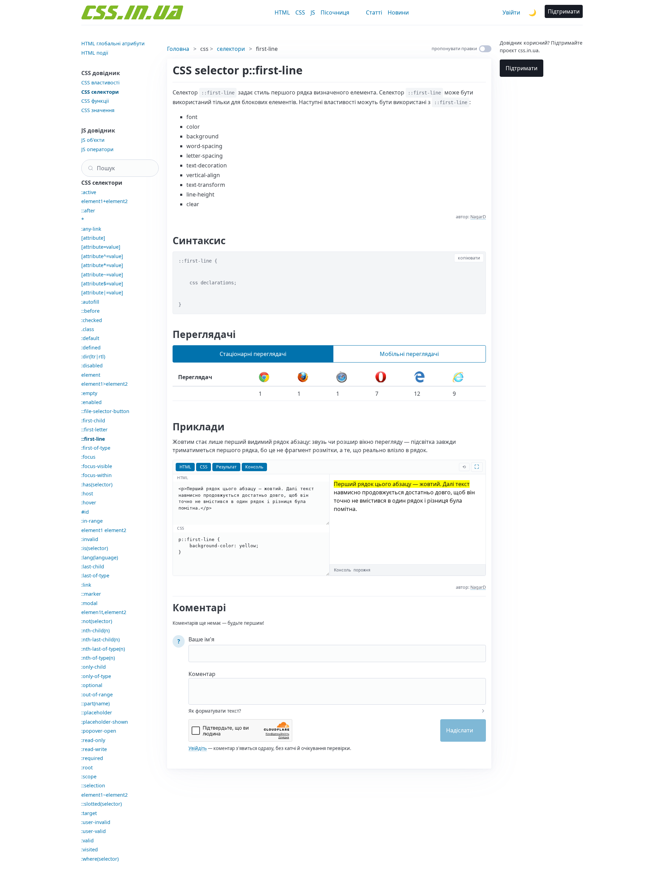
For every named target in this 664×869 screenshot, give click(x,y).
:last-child (92, 566)
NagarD (478, 217)
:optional (91, 685)
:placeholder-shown (104, 722)
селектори (231, 49)
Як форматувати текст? (214, 711)
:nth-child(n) (95, 630)
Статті (374, 12)
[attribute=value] (100, 247)
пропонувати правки (454, 48)
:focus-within (96, 475)
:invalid (89, 539)
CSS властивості (100, 82)
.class (87, 329)
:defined (91, 347)
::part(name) (95, 703)
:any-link (91, 229)
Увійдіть (197, 748)
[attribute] (93, 238)
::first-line (93, 439)
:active (88, 192)
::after (88, 210)
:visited (89, 849)
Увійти (511, 12)
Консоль (254, 467)
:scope (88, 776)
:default (90, 338)
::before (90, 311)
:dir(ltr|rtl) (93, 356)
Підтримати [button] (564, 11)
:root (87, 767)
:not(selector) (96, 621)
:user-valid (93, 831)
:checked (91, 320)
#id (85, 512)
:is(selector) (94, 548)
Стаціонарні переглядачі (253, 354)
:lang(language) (99, 557)
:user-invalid (95, 822)
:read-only (93, 740)
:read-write (94, 749)
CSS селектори (100, 92)
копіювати (469, 258)
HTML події (94, 52)
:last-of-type (95, 575)
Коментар (201, 674)
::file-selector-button (105, 411)
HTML (282, 12)
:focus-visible (96, 466)
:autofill (90, 302)
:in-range (92, 521)
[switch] (485, 48)
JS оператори (97, 149)
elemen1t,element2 (103, 612)
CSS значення (97, 110)
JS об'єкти (92, 140)
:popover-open (98, 731)
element (90, 375)
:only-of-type (96, 676)
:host (87, 493)
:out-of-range (97, 694)
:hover (88, 502)
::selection (93, 785)
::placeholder (96, 712)
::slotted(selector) (101, 804)
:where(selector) (100, 859)
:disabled (92, 365)
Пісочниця (335, 12)
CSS (300, 12)
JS (313, 12)
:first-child (93, 420)
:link (86, 585)
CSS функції (95, 101)
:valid (87, 840)
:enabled (91, 402)
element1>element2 (104, 384)
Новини (398, 12)
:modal (89, 603)
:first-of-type (95, 448)
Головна (178, 49)
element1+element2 (104, 201)
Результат (226, 467)
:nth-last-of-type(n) (103, 649)
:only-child (93, 667)
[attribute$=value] (102, 283)
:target (89, 813)
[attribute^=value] (102, 256)
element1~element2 (104, 795)
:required (92, 758)
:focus (88, 457)
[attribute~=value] (102, 274)
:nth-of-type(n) (98, 658)
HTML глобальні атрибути (113, 43)
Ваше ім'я (201, 639)
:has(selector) (96, 484)
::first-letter (94, 429)
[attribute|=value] (102, 292)
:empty (89, 393)
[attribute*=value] (102, 265)
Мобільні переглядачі (409, 354)
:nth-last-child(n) (100, 639)
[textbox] (337, 686)
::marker (91, 594)
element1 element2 (103, 530)
